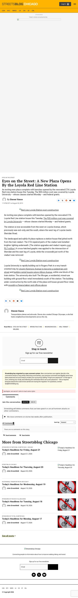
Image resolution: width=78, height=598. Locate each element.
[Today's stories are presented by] (39, 94)
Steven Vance (16, 199)
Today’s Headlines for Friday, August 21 (21, 450)
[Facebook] (34, 575)
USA (3, 10)
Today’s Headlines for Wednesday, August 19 (23, 484)
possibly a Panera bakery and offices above (27, 285)
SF (28, 10)
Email (23, 360)
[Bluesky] (44, 575)
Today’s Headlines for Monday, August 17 (22, 519)
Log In (63, 4)
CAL (33, 10)
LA (20, 10)
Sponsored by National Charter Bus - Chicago (17, 447)
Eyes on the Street (8, 177)
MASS (14, 10)
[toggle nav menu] (75, 4)
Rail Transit (63, 327)
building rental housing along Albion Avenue (33, 272)
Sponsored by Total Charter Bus (13, 516)
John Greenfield (13, 454)
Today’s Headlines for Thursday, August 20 (22, 467)
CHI (24, 10)
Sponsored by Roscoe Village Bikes (14, 499)
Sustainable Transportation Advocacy (15, 481)
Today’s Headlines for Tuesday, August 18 (22, 501)
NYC (8, 10)
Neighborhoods (50, 327)
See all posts (8, 536)
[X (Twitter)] (39, 575)
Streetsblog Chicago (9, 464)
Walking (16, 329)
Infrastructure (36, 327)
